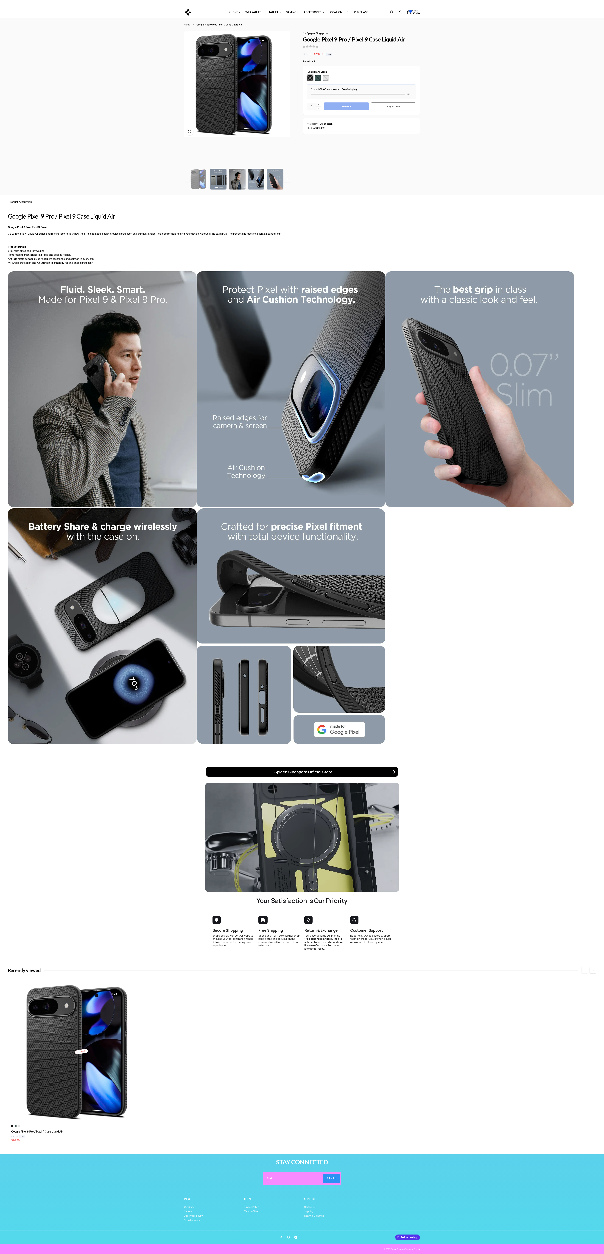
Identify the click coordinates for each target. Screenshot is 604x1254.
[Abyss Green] (318, 78)
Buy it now (393, 106)
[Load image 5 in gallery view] (275, 179)
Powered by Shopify (412, 1249)
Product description (20, 202)
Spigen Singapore (315, 33)
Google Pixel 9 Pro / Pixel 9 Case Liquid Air (37, 1131)
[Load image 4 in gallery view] (256, 179)
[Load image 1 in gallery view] (199, 179)
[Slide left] (94, 3)
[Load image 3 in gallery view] (237, 179)
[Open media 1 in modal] (237, 84)
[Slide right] (509, 3)
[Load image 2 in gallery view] (218, 179)
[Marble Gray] (326, 78)
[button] (391, 12)
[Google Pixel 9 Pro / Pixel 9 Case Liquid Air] (81, 1116)
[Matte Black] (310, 78)
